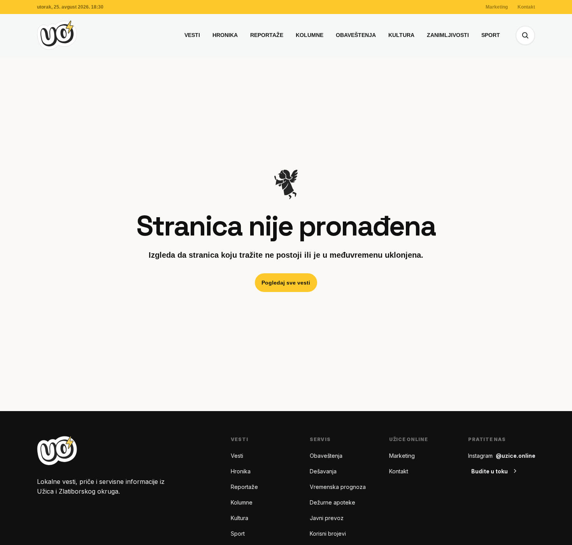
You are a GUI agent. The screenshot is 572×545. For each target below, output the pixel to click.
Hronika (225, 35)
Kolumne (309, 35)
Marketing (497, 7)
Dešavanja (323, 471)
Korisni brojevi (328, 533)
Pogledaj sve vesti (285, 283)
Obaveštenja (356, 35)
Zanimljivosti (448, 35)
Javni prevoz (327, 518)
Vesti (192, 35)
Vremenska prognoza (338, 486)
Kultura (401, 35)
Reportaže (266, 35)
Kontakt (526, 7)
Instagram (501, 455)
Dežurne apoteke (332, 502)
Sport (490, 35)
